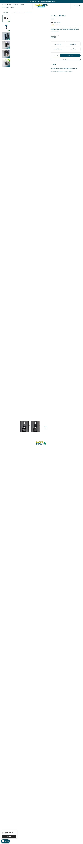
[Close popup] (16, 831)
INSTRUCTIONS (5, 7)
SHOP (3, 4)
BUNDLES (9, 4)
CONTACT (13, 7)
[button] (74, 6)
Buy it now (65, 59)
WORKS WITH (15, 4)
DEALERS (22, 4)
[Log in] (77, 6)
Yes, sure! (9, 836)
